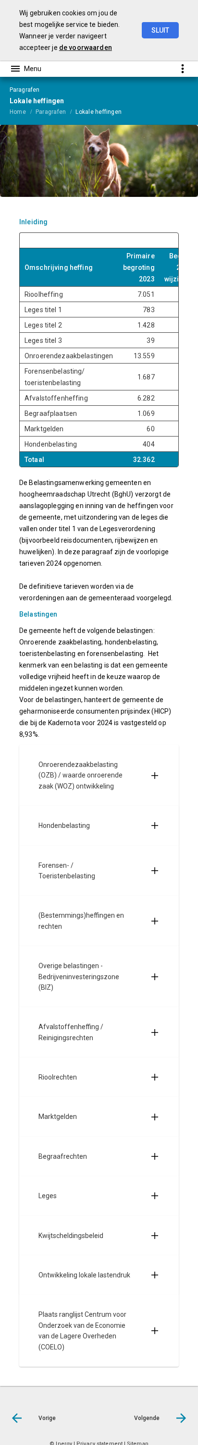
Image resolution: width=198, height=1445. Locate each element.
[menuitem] (23, 111)
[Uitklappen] (155, 775)
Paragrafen (51, 112)
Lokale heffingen (98, 112)
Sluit (160, 30)
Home (18, 112)
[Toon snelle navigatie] (182, 68)
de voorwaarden (85, 47)
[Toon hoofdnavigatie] (25, 68)
